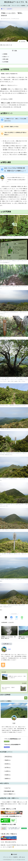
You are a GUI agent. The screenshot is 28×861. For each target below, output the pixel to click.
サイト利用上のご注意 (5, 5)
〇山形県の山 (7, 771)
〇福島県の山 (7, 778)
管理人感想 (5, 59)
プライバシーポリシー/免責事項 (18, 5)
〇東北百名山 (8, 756)
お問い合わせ (22, 857)
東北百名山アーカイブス (14, 2)
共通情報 (5, 54)
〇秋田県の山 (7, 763)
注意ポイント (6, 56)
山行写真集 (5, 61)
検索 (25, 697)
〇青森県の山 (7, 760)
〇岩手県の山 (7, 767)
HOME (15, 854)
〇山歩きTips (7, 788)
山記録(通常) (11, 622)
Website (3, 667)
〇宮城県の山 (7, 774)
